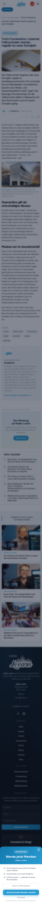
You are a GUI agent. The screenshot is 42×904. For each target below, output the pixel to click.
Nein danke (21, 897)
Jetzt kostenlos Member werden (21, 892)
